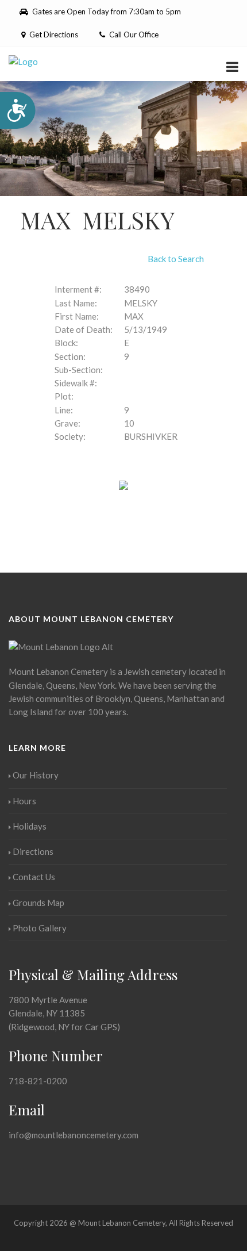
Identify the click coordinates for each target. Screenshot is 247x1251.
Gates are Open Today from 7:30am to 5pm (105, 11)
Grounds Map (38, 902)
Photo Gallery (40, 928)
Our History (36, 775)
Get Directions (53, 34)
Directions (33, 851)
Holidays (30, 826)
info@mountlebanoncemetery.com (73, 1135)
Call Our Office (133, 34)
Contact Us (34, 877)
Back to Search (176, 259)
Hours (24, 801)
